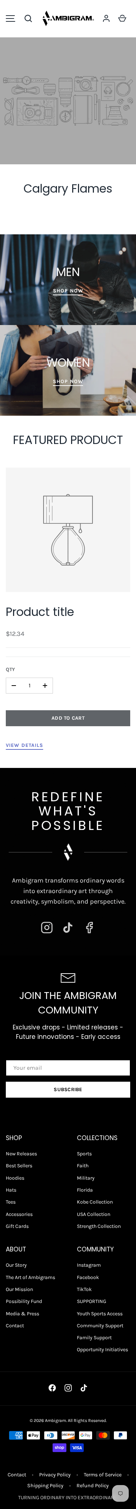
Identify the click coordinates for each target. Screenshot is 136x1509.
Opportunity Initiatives (102, 1349)
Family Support (94, 1338)
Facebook (88, 1277)
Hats (11, 1190)
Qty (10, 669)
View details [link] (24, 745)
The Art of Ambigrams (30, 1277)
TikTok (84, 1289)
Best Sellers (19, 1166)
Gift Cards (17, 1226)
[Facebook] (89, 927)
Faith (82, 1166)
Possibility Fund (24, 1301)
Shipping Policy (45, 1486)
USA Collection (93, 1214)
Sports (84, 1154)
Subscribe (68, 1089)
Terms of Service (102, 1475)
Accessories (19, 1214)
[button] (28, 18)
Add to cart (68, 718)
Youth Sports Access (100, 1314)
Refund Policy (93, 1486)
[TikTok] (68, 927)
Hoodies (15, 1178)
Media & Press (22, 1314)
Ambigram (55, 1420)
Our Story (16, 1265)
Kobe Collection (95, 1202)
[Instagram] (47, 927)
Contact (15, 1326)
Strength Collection (99, 1226)
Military (86, 1178)
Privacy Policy (55, 1475)
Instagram (89, 1265)
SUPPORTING (91, 1301)
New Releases (21, 1154)
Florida (85, 1190)
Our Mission (19, 1289)
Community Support (100, 1326)
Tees (11, 1202)
